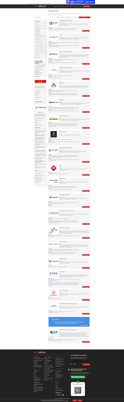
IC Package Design (47, 368)
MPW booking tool (58, 366)
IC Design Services (36, 382)
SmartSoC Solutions (64, 227)
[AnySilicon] (40, 6)
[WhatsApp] (63, 395)
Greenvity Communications (66, 210)
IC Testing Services (58, 377)
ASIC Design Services (39, 69)
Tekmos (36, 121)
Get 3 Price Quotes (86, 6)
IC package (46, 363)
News (34, 3)
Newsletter (38, 3)
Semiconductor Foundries (38, 360)
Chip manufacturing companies (38, 388)
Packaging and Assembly (59, 375)
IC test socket (46, 373)
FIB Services (46, 376)
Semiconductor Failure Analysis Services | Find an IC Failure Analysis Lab (40, 147)
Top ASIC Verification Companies (39, 358)
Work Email (37, 76)
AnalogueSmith (63, 290)
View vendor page (86, 30)
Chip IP (35, 372)
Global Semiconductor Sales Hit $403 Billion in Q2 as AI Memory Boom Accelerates (40, 132)
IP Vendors (66, 6)
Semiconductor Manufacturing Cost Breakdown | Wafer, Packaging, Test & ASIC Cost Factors (40, 155)
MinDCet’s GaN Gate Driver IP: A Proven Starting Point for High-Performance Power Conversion (39, 138)
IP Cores (57, 372)
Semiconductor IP (39, 74)
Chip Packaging (37, 93)
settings (67, 400)
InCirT (60, 34)
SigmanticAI (62, 131)
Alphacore (62, 82)
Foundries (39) (37, 29)
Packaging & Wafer (39, 72)
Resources (70, 6)
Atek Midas (62, 271)
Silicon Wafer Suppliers (47, 360)
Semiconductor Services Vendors (58, 6)
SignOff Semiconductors (65, 20)
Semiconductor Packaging (48, 365)
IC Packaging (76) (37, 30)
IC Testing (36, 95)
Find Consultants (37, 182)
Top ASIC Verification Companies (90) (40, 28)
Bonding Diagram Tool (38, 178)
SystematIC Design (64, 194)
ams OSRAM (62, 241)
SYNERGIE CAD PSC (40, 112)
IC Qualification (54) (38, 34)
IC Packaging (36, 362)
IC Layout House (36, 380)
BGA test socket (46, 375)
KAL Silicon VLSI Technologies (67, 329)
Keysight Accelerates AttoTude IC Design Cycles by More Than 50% (40, 135)
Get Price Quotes (43, 3)
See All (55, 15)
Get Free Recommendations (40, 81)
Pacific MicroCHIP (64, 115)
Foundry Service (46, 358)
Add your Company (58, 388)
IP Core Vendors (37, 97)
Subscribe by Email (86, 364)
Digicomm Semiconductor (38, 119)
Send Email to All (59, 15)
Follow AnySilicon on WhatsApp (78, 376)
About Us (30, 3)
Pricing (81, 6)
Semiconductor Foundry (47, 357)
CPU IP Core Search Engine (39, 180)
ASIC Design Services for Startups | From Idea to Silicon (40, 167)
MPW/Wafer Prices (58, 374)
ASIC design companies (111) (39, 25)
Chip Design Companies (37, 379)
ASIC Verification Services (48, 371)
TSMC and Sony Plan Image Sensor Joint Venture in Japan (40, 158)
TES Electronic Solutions (65, 67)
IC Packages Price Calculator (39, 175)
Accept (75, 400)
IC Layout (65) (37, 26)
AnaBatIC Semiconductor (38, 125)
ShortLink (62, 99)
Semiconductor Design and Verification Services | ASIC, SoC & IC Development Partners (40, 161)
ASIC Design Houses (38, 90)
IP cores (35, 369)
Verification (37, 71)
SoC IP (35, 374)
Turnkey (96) (37, 33)
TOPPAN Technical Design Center (39, 118)
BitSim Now (36, 123)
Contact (48, 3)
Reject (80, 400)
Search (85, 17)
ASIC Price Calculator (38, 173)
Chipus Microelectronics (65, 51)
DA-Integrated (63, 258)
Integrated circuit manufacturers (49, 370)
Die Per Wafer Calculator (38, 177)
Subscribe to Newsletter (59, 390)
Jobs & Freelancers (76, 6)
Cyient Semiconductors (65, 147)
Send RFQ (57, 387)
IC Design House (36, 377)
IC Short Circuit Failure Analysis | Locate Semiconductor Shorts (39, 141)
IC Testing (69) (37, 31)
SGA (60, 165)
